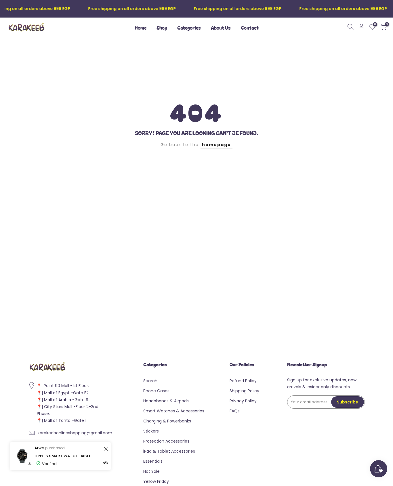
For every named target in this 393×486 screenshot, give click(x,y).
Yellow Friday (156, 481)
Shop (162, 27)
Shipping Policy (244, 391)
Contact (250, 27)
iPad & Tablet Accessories (169, 451)
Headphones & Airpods (166, 401)
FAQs (235, 411)
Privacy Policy (243, 401)
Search (150, 381)
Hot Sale (151, 471)
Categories (189, 27)
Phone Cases (156, 391)
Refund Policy (243, 381)
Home (140, 27)
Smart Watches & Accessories (173, 411)
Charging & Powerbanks (167, 421)
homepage (216, 145)
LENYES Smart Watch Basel (63, 456)
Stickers (151, 431)
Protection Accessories (166, 441)
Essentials (153, 461)
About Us (221, 27)
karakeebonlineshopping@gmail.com (75, 433)
